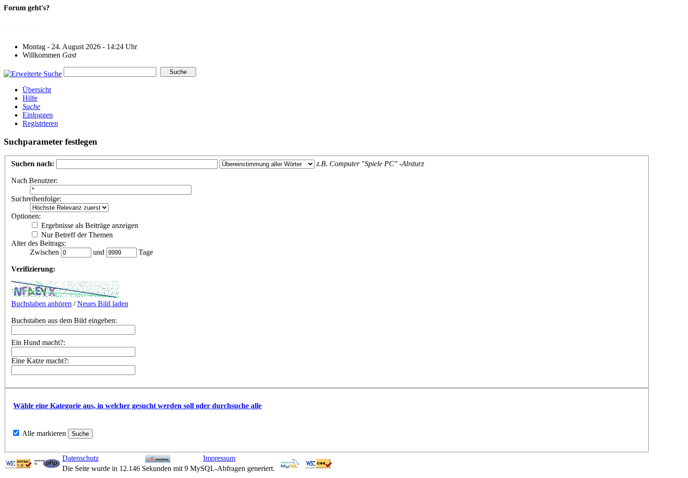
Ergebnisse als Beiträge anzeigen (88, 225)
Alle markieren (44, 433)
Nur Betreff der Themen (76, 235)
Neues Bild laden (102, 304)
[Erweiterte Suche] (33, 71)
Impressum (219, 458)
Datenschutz (80, 458)
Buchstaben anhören (41, 304)
